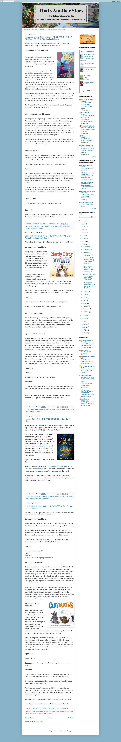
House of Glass (88, 82)
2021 (83, 232)
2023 (83, 227)
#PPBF (32, 409)
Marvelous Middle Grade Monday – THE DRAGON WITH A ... (89, 260)
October (86, 252)
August (85, 291)
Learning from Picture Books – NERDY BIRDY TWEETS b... (89, 268)
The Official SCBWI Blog (88, 357)
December (87, 247)
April (85, 303)
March (85, 306)
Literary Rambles (87, 340)
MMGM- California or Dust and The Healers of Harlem (88, 129)
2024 (83, 224)
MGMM (52, 226)
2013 (83, 324)
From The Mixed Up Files (88, 113)
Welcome (34, 29)
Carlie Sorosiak (87, 64)
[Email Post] (58, 223)
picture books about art (58, 711)
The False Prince (44, 498)
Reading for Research (85, 399)
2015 (83, 318)
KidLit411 (84, 350)
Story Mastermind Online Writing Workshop (86, 385)
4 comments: (51, 494)
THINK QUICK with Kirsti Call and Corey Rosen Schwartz (87, 403)
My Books (43, 29)
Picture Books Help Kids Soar (88, 192)
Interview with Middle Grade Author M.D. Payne (87, 370)
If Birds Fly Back (88, 63)
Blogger (69, 731)
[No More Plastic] (82, 71)
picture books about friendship (60, 409)
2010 (83, 333)
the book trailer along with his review (58, 699)
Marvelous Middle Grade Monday (39, 226)
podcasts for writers (67, 496)
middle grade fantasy (37, 228)
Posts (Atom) (38, 721)
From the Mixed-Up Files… (88, 366)
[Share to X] (64, 224)
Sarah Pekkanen (88, 83)
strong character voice (32, 498)
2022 (83, 230)
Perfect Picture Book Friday (43, 409)
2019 (83, 238)
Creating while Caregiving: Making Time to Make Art (87, 361)
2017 (83, 244)
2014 (83, 321)
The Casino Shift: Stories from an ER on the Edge (89, 56)
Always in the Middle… (86, 136)
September (87, 255)
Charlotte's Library (87, 145)
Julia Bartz (87, 79)
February (86, 309)
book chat (44, 704)
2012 (83, 327)
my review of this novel (44, 446)
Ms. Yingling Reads (88, 126)
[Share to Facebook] (66, 224)
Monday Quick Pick (35, 496)
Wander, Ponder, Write (87, 166)
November (87, 249)
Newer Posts (29, 718)
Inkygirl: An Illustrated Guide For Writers (87, 391)
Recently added (87, 52)
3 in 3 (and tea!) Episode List (57, 29)
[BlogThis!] (63, 224)
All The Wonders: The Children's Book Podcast (87, 184)
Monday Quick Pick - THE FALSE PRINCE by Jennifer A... (89, 277)
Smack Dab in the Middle (87, 100)
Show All (94, 156)
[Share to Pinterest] (67, 224)
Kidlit (83, 382)
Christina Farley (86, 375)
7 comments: (51, 223)
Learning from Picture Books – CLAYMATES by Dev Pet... (89, 285)
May (85, 300)
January (86, 312)
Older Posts (70, 718)
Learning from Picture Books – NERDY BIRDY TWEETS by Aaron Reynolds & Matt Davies (48, 237)
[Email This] (61, 224)
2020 (83, 235)
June (85, 297)
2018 (83, 241)
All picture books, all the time (87, 173)
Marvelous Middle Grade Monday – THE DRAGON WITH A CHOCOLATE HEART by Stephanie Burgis (48, 38)
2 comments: (51, 708)
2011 (83, 330)
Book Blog (27, 29)
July (85, 294)
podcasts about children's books (51, 496)
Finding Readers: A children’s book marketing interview (87, 177)
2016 (83, 315)
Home (50, 718)
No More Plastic (88, 69)
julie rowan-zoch (87, 202)
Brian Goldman (84, 60)
